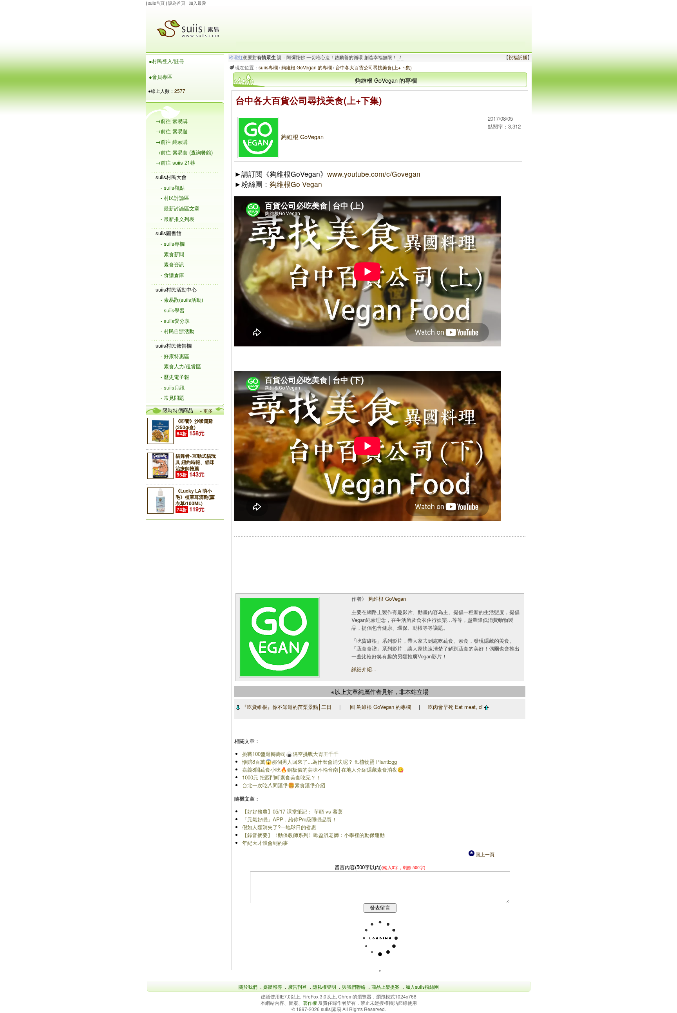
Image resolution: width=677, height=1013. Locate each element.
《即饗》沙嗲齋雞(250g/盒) (194, 424)
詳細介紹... (364, 669)
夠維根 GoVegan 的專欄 (306, 67)
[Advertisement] (380, 24)
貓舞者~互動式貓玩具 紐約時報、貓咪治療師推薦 (196, 462)
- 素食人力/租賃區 (181, 366)
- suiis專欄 (173, 243)
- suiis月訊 (173, 387)
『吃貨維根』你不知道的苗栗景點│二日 (285, 706)
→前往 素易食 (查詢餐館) (184, 152)
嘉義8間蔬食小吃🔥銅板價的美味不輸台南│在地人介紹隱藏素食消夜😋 (323, 769)
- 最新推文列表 (177, 219)
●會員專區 (160, 76)
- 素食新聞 (172, 254)
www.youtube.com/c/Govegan (373, 174)
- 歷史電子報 (175, 377)
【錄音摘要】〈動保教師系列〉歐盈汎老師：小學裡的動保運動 (313, 835)
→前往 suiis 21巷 (175, 162)
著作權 (310, 1002)
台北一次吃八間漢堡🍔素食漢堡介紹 (283, 785)
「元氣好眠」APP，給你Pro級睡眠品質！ (289, 819)
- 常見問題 (172, 397)
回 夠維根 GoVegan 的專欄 (380, 706)
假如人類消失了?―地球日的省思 (279, 827)
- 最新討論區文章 (180, 208)
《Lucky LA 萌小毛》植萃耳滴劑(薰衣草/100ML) (195, 497)
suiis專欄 (268, 67)
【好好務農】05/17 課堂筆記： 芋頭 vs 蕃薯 (292, 811)
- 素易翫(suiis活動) (182, 299)
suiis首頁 (156, 3)
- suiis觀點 (173, 187)
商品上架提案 (385, 986)
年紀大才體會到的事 (265, 842)
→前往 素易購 (172, 121)
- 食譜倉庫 (172, 275)
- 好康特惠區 (175, 356)
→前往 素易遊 (172, 131)
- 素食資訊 (172, 264)
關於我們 (248, 986)
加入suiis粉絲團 (422, 986)
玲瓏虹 (236, 57)
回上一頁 (484, 854)
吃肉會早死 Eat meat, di (456, 706)
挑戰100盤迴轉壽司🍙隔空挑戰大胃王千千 (290, 753)
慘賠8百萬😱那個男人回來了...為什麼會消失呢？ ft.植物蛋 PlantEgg (319, 761)
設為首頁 (176, 3)
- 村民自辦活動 (177, 331)
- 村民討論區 (175, 197)
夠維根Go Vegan (296, 184)
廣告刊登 (297, 986)
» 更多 (206, 410)
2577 (179, 90)
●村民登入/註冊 (166, 61)
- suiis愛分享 (175, 320)
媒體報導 (272, 986)
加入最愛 (197, 3)
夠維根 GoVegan (302, 136)
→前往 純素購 (172, 141)
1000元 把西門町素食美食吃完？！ (281, 777)
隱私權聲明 (324, 986)
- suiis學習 (173, 310)
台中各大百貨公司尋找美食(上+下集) (373, 67)
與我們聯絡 (354, 986)
